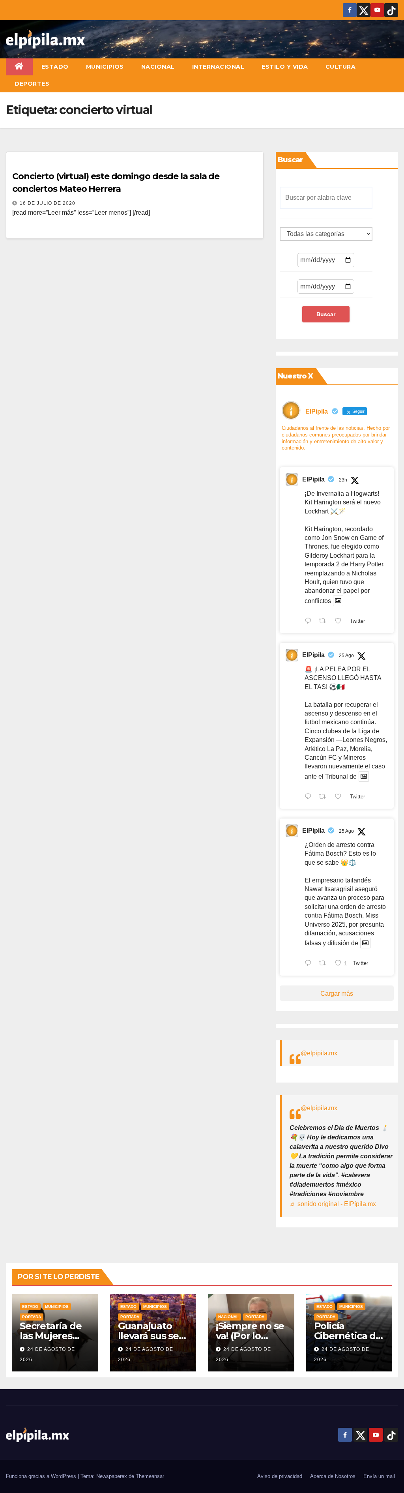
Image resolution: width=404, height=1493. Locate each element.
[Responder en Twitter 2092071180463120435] (310, 797)
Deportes (32, 83)
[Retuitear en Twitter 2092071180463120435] (325, 797)
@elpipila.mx (319, 1053)
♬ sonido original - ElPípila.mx (333, 1204)
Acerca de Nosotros (332, 1476)
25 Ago (346, 655)
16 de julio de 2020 (47, 203)
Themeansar (150, 1476)
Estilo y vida (285, 66)
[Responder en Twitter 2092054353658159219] (310, 964)
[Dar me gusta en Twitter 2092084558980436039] (340, 622)
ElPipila (313, 479)
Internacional (218, 66)
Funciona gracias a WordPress (42, 1476)
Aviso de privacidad (279, 1476)
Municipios (105, 66)
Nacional (158, 66)
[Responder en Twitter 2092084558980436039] (310, 622)
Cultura (340, 66)
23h (343, 480)
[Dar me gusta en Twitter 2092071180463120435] (340, 797)
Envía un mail (379, 1476)
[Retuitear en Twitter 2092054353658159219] (325, 964)
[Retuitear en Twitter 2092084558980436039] (325, 622)
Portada (31, 1317)
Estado (55, 66)
